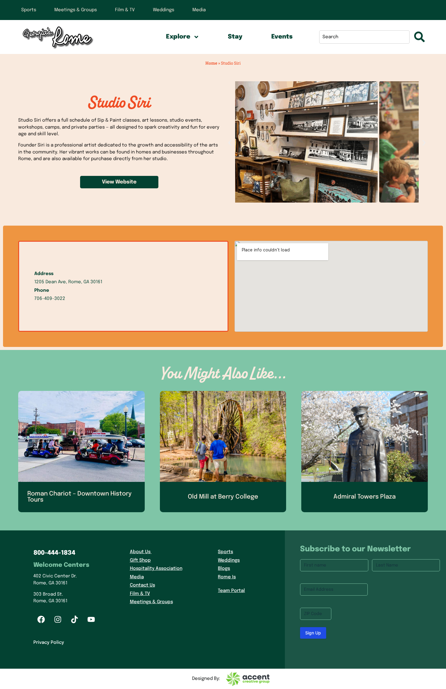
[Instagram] (57, 619)
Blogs (224, 568)
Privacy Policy (48, 642)
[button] (230, 143)
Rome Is (227, 577)
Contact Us (142, 585)
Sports (28, 10)
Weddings (163, 10)
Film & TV (125, 10)
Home (211, 63)
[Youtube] (91, 619)
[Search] (419, 37)
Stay (235, 37)
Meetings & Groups (75, 10)
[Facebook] (41, 619)
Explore (178, 37)
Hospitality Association (156, 568)
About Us (140, 552)
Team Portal (231, 590)
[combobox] (364, 37)
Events (281, 37)
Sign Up (313, 632)
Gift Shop (140, 560)
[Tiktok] (74, 619)
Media (199, 10)
